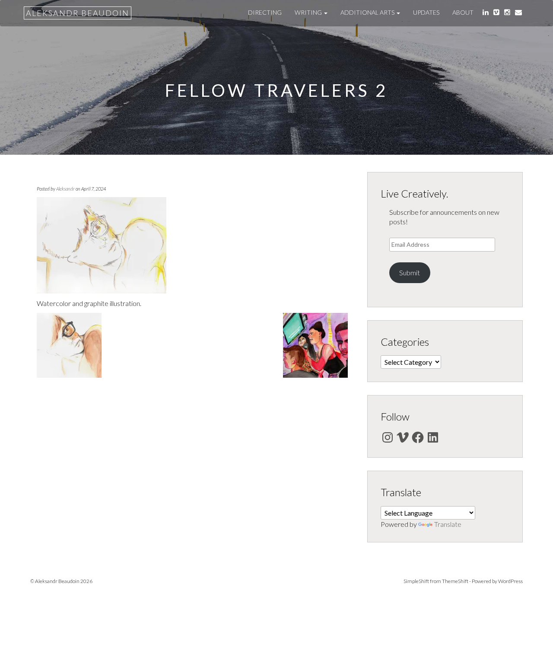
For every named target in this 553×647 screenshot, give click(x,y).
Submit (409, 272)
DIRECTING (265, 12)
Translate (447, 524)
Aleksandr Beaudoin (77, 13)
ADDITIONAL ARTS (368, 12)
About (463, 12)
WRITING (309, 12)
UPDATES (426, 12)
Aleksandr (65, 188)
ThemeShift (455, 581)
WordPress (510, 581)
